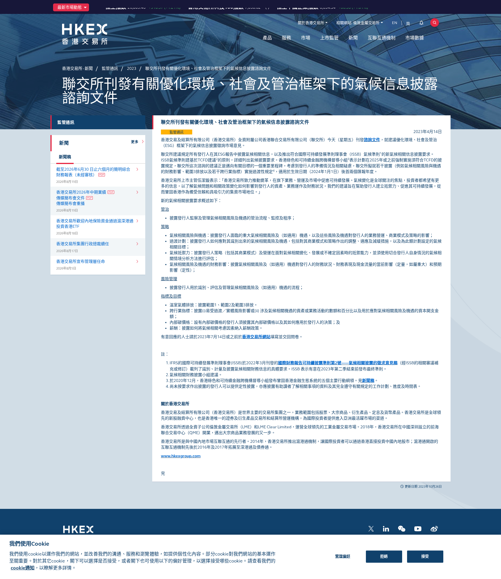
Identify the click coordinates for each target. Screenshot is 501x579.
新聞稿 (368, 380)
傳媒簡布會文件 (70, 198)
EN (394, 23)
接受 (425, 556)
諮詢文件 (372, 139)
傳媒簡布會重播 (70, 203)
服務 (286, 38)
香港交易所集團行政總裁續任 (82, 243)
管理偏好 (343, 556)
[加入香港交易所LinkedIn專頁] (386, 528)
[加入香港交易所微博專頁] (434, 528)
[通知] (421, 23)
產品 (267, 38)
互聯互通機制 (381, 38)
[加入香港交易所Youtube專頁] (418, 528)
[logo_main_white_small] (85, 532)
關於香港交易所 (311, 23)
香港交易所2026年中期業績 (81, 192)
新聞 (353, 38)
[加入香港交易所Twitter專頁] (371, 528)
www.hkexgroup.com (181, 456)
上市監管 (329, 38)
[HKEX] (99, 34)
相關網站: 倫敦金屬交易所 (358, 23)
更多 (135, 142)
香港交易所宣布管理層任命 (80, 261)
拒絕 (384, 556)
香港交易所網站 (256, 336)
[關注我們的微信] (401, 528)
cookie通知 (23, 568)
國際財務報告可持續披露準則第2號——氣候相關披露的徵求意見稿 (337, 362)
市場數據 (414, 38)
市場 (305, 38)
